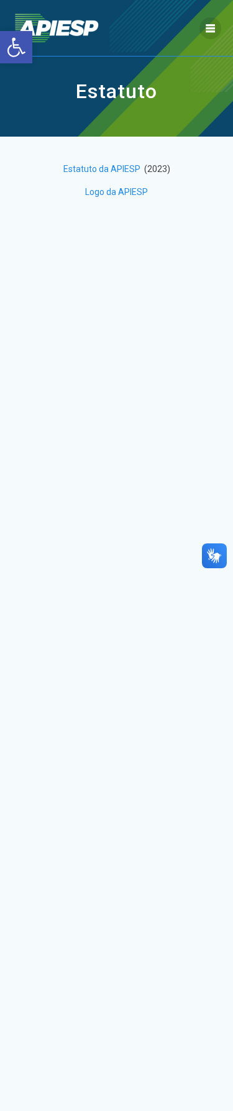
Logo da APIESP (116, 192)
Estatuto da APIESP (102, 169)
